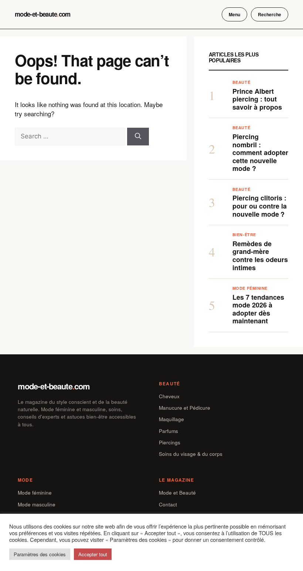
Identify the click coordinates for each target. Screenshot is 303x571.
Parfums (168, 430)
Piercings (169, 442)
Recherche (269, 14)
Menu (234, 14)
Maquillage (171, 419)
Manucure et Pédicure (184, 407)
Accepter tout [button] (92, 554)
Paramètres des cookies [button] (40, 554)
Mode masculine (36, 504)
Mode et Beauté (177, 492)
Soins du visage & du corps (190, 453)
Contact (168, 504)
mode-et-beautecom (43, 14)
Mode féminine (35, 492)
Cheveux (169, 396)
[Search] (138, 136)
